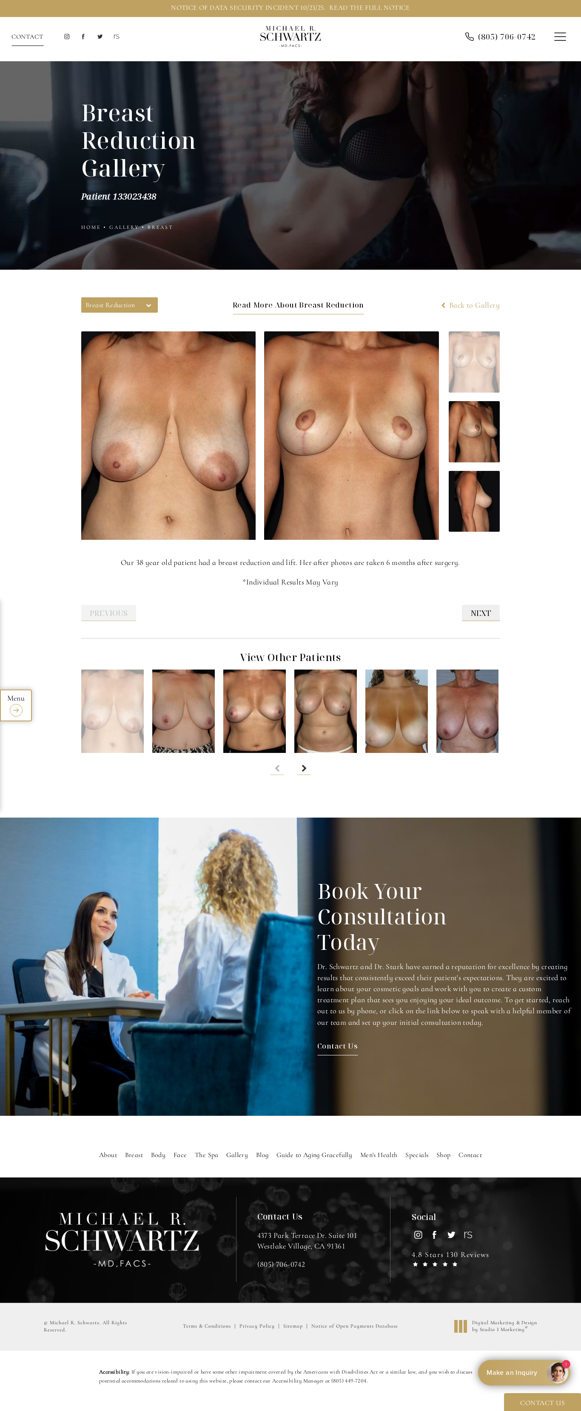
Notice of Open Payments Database (354, 1326)
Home (91, 227)
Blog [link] (262, 1155)
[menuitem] (66, 36)
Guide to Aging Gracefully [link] (314, 1155)
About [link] (108, 1155)
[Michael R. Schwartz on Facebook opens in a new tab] (83, 36)
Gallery (124, 227)
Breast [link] (134, 1155)
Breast (161, 227)
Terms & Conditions (207, 1326)
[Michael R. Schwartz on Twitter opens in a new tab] (99, 36)
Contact (27, 36)
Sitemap (293, 1326)
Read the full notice (369, 7)
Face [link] (180, 1155)
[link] (281, 1264)
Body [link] (158, 1155)
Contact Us (337, 1046)
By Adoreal (523, 1373)
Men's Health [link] (379, 1155)
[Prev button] (277, 768)
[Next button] (304, 768)
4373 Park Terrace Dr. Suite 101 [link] (307, 1241)
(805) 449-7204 (349, 1380)
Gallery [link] (237, 1155)
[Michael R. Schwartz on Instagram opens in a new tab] (66, 36)
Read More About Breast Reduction (298, 305)
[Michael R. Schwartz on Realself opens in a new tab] (116, 36)
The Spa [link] (207, 1155)
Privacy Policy (257, 1326)
